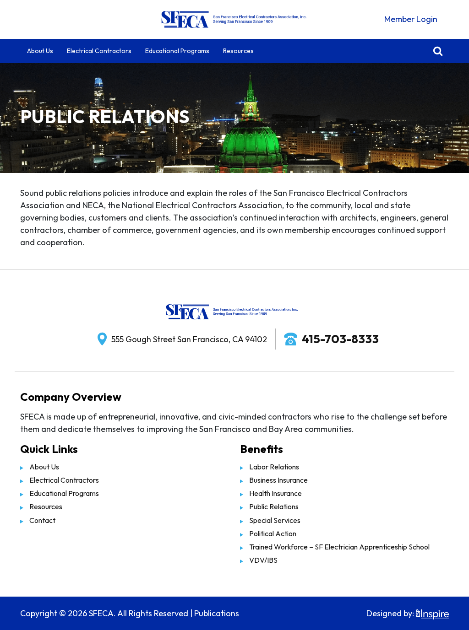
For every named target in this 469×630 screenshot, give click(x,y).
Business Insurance (278, 480)
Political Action (272, 533)
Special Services (274, 520)
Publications (216, 613)
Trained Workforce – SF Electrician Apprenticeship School (339, 546)
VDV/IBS (263, 560)
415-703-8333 (340, 338)
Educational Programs (177, 51)
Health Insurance (275, 493)
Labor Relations (274, 466)
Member (410, 19)
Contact (42, 520)
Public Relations (274, 506)
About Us (40, 51)
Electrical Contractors (99, 51)
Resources (238, 51)
